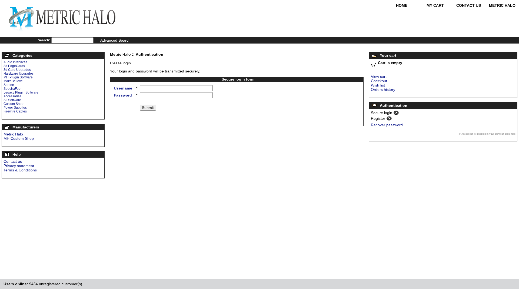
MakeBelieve (13, 81)
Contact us (13, 161)
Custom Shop (14, 104)
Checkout (379, 81)
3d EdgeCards (14, 66)
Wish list (378, 85)
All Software (12, 100)
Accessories (12, 96)
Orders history (383, 89)
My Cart (435, 5)
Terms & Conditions (20, 170)
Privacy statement (19, 166)
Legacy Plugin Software (21, 92)
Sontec (9, 85)
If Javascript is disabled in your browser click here (487, 133)
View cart (379, 76)
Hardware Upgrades (19, 73)
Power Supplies (15, 108)
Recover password (387, 125)
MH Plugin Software (18, 77)
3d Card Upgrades (17, 70)
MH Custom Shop (19, 138)
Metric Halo (502, 5)
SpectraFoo (12, 89)
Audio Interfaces (15, 62)
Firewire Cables (15, 111)
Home (401, 5)
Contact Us (468, 5)
